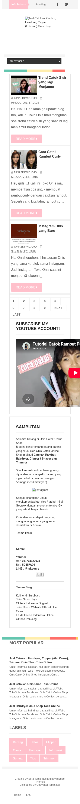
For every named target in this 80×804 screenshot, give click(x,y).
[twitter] (66, 4)
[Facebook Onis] (42, 574)
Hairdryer (35, 750)
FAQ (28, 794)
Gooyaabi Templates (48, 784)
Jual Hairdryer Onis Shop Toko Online (34, 706)
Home (17, 794)
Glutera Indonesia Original (32, 603)
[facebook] (58, 4)
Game (17, 750)
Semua (18, 758)
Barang (18, 742)
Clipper (51, 742)
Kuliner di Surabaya (28, 595)
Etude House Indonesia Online (35, 615)
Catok (34, 742)
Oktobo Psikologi (26, 619)
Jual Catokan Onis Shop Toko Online (33, 684)
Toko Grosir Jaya (26, 599)
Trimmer (49, 758)
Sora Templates (37, 778)
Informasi (55, 750)
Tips (33, 758)
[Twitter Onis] (38, 574)
